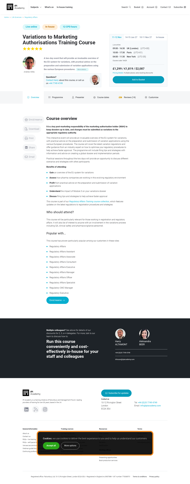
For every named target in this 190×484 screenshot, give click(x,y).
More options (70, 445)
